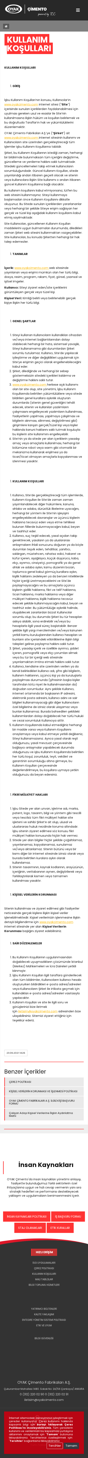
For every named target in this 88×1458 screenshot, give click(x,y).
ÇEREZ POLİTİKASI (20, 1082)
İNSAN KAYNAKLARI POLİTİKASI (26, 1216)
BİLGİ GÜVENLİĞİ (44, 1338)
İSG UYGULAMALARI (44, 1262)
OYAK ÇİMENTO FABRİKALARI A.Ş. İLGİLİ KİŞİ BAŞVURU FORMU (42, 1102)
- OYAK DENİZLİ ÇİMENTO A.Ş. (44, 1296)
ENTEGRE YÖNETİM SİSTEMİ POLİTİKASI (44, 1320)
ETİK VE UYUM (44, 1325)
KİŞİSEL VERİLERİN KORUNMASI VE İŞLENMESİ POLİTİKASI (43, 1091)
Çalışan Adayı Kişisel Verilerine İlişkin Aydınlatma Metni (41, 1114)
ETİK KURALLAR (60, 1228)
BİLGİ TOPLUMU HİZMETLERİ (44, 1285)
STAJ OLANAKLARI (30, 1228)
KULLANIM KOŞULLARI (44, 1274)
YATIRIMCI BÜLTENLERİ (44, 1309)
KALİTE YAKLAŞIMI (44, 1314)
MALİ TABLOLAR (44, 1279)
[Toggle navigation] (78, 10)
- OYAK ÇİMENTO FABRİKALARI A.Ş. (44, 1290)
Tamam (71, 1446)
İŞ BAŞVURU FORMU (68, 1216)
